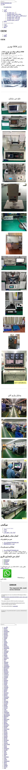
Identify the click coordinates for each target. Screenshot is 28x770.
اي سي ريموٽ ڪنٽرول (13, 20)
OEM (5, 21)
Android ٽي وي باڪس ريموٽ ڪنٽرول (16, 15)
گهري (5, 35)
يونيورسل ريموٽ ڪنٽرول (13, 18)
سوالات (6, 25)
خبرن (5, 24)
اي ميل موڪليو (4, 568)
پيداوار (5, 11)
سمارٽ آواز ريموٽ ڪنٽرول (14, 14)
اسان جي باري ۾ (8, 22)
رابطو (5, 27)
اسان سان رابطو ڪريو (9, 532)
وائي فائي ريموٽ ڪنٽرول (13, 17)
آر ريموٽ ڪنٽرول (11, 12)
